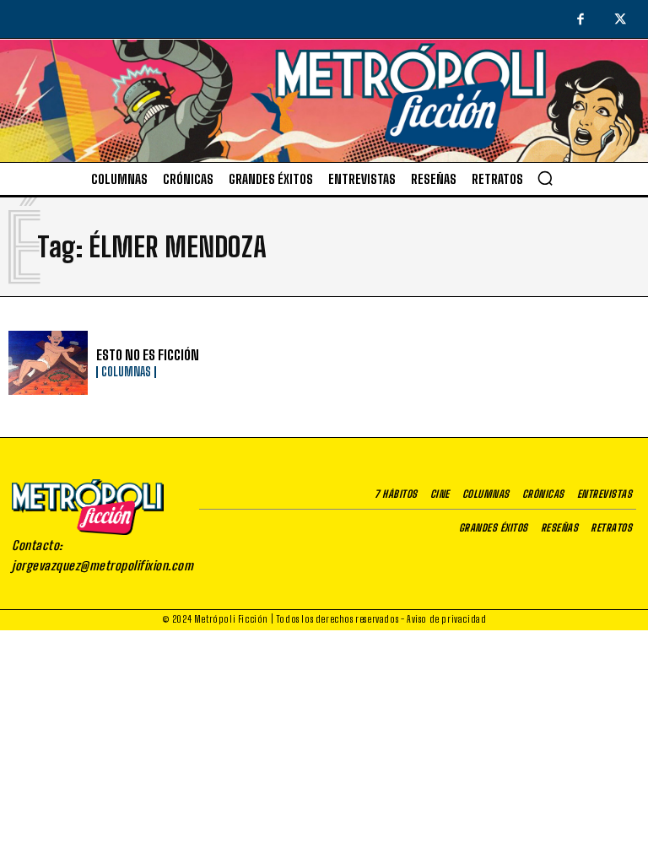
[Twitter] (621, 20)
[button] (545, 178)
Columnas (126, 372)
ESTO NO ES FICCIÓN (147, 355)
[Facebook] (580, 20)
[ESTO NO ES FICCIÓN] (48, 363)
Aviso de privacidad (446, 619)
